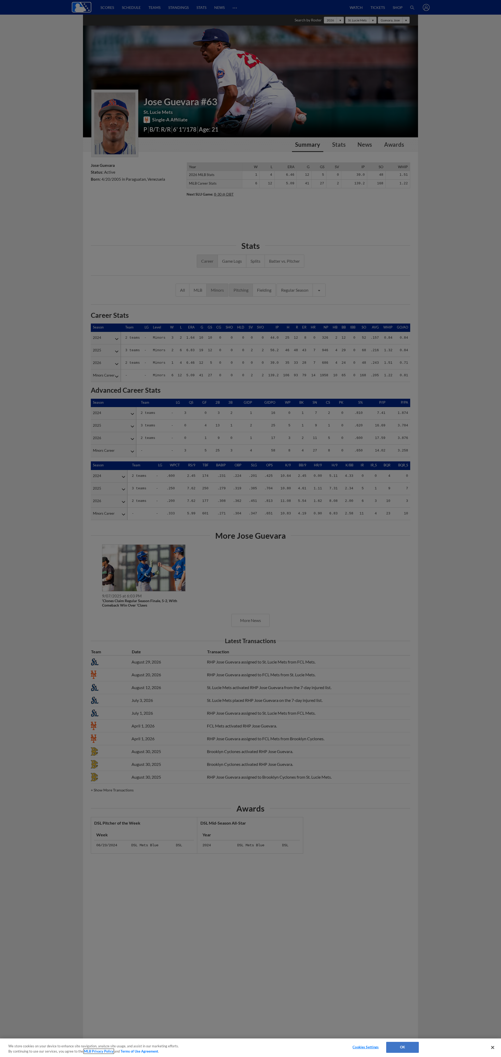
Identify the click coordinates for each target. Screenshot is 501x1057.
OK (402, 1047)
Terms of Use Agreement (139, 1051)
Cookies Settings (366, 1047)
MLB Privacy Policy (99, 1051)
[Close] (492, 1047)
